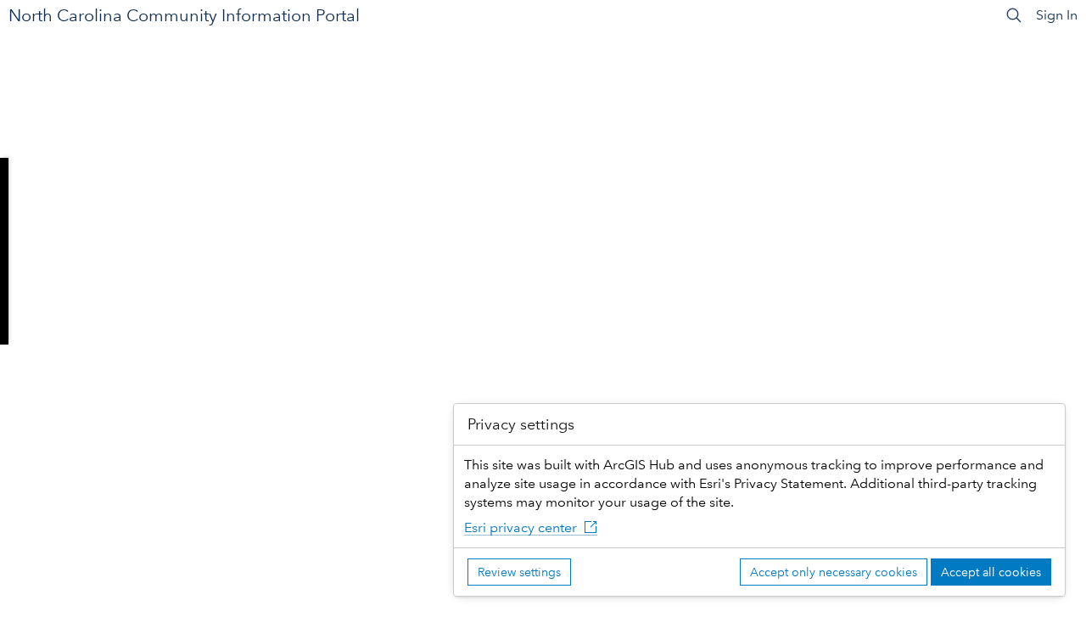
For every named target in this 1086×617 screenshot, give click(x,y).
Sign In (1057, 15)
